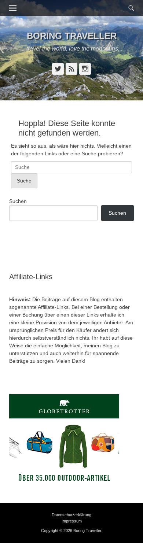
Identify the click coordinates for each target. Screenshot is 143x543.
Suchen (18, 201)
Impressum (72, 521)
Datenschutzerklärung (71, 515)
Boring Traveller (72, 36)
